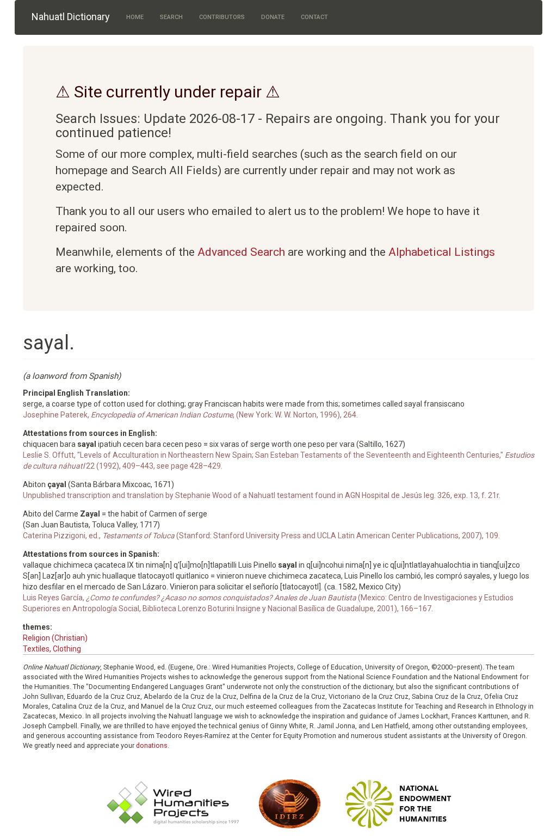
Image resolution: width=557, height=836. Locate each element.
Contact (314, 17)
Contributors (222, 17)
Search (171, 17)
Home (135, 17)
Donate (272, 17)
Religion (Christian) (55, 638)
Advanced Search (241, 252)
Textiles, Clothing (52, 648)
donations (152, 745)
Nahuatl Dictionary (71, 16)
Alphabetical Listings (441, 252)
